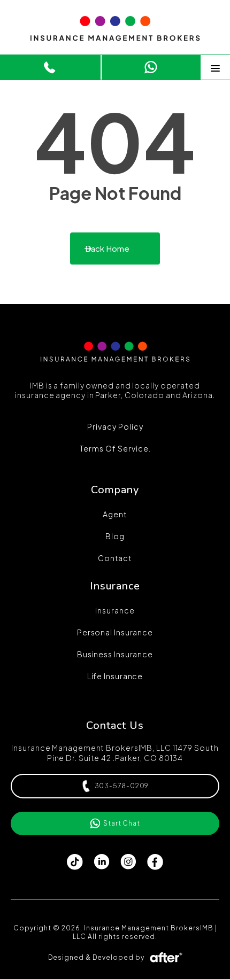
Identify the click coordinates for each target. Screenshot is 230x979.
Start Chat (125, 63)
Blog (115, 536)
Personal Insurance (115, 632)
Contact (115, 558)
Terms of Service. (115, 448)
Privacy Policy (115, 426)
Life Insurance (115, 676)
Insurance (114, 610)
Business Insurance (115, 654)
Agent (115, 514)
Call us (16, 63)
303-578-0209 (122, 786)
